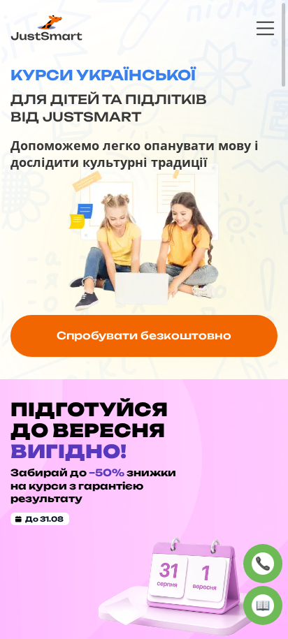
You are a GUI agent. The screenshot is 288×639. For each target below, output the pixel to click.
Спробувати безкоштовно (144, 335)
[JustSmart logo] (46, 27)
